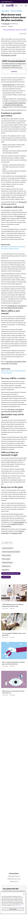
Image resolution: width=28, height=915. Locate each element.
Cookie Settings (13, 909)
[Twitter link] (17, 24)
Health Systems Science (14, 879)
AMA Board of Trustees (7, 562)
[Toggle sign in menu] (26, 5)
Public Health (5, 10)
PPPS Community (6, 559)
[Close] (24, 894)
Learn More (14, 71)
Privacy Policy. (18, 905)
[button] (14, 1)
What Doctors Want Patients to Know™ (15, 30)
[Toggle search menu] (21, 5)
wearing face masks (16, 533)
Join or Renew (16, 5)
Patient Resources (6, 566)
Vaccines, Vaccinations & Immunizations (11, 551)
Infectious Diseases (16, 10)
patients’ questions (19, 522)
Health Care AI (14, 881)
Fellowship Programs (14, 876)
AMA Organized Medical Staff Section (15, 103)
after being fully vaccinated (8, 55)
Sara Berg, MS (6, 23)
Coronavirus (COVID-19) (7, 548)
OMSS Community (6, 555)
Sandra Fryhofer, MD (8, 85)
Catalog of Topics (6, 577)
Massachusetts (5, 569)
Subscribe (21, 33)
